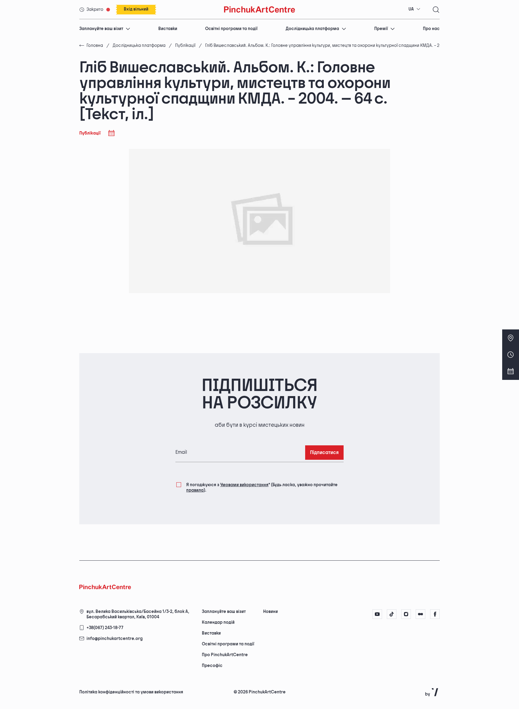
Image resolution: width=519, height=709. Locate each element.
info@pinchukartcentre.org (114, 638)
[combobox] (414, 9)
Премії (381, 28)
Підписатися (324, 453)
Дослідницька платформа (312, 28)
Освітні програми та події (231, 28)
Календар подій (218, 622)
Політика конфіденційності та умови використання (131, 692)
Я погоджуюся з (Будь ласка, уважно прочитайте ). (262, 487)
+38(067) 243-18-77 (104, 627)
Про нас (431, 28)
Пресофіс (212, 665)
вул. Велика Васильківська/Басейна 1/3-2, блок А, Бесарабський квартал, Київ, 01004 (137, 614)
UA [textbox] (411, 9)
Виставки (167, 28)
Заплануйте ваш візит (101, 28)
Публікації (185, 45)
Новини (270, 611)
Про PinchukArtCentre (225, 654)
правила (195, 490)
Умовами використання (244, 484)
